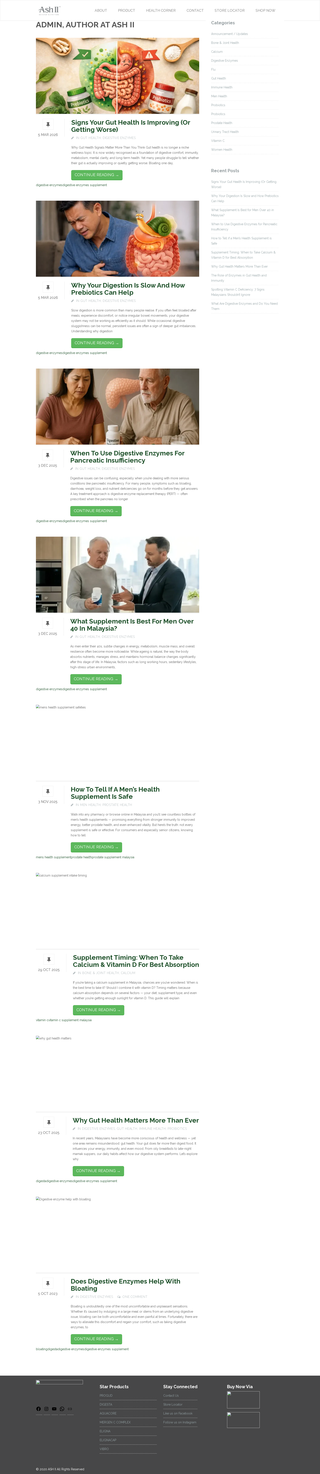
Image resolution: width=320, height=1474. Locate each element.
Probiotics (177, 1128)
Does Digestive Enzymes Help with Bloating (125, 1284)
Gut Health (91, 138)
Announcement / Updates (229, 34)
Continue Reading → (97, 174)
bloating (41, 1349)
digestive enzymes (49, 185)
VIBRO (104, 1449)
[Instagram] (47, 1410)
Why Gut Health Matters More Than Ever (136, 1120)
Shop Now (265, 10)
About (101, 10)
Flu (213, 69)
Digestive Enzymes (119, 138)
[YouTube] (55, 1410)
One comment (135, 1297)
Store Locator (230, 10)
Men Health (90, 805)
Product (126, 10)
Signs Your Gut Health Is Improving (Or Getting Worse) (130, 126)
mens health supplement (53, 857)
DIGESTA (106, 1404)
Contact (195, 10)
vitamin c (42, 1020)
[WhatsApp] (62, 1410)
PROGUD (106, 1395)
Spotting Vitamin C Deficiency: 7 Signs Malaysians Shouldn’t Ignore (237, 292)
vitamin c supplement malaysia (70, 1020)
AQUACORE (108, 1413)
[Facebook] (39, 1410)
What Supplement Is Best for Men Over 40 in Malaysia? (132, 624)
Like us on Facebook (177, 1413)
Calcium (128, 973)
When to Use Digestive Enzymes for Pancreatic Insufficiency (127, 456)
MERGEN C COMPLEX (115, 1422)
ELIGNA (105, 1431)
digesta (41, 1181)
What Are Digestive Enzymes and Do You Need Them (244, 306)
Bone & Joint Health (100, 973)
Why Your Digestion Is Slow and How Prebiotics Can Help (128, 288)
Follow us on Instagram (179, 1422)
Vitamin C (218, 140)
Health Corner (161, 10)
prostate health (81, 857)
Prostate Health (117, 805)
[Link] (70, 1410)
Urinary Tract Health (225, 132)
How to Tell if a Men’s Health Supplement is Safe (115, 793)
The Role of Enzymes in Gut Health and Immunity (239, 278)
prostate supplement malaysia (113, 857)
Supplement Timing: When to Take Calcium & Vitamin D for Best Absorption (136, 961)
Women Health (221, 149)
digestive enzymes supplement (84, 185)
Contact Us (171, 1395)
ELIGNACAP (108, 1440)
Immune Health (152, 1128)
